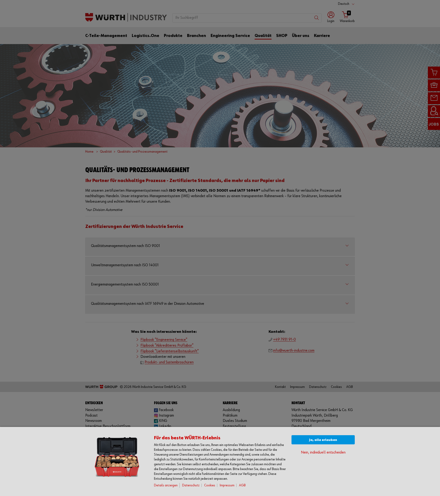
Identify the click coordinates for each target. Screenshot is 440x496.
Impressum (227, 485)
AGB (242, 485)
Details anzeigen (166, 485)
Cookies (209, 485)
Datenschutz (191, 485)
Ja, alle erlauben (323, 440)
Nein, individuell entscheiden (323, 452)
